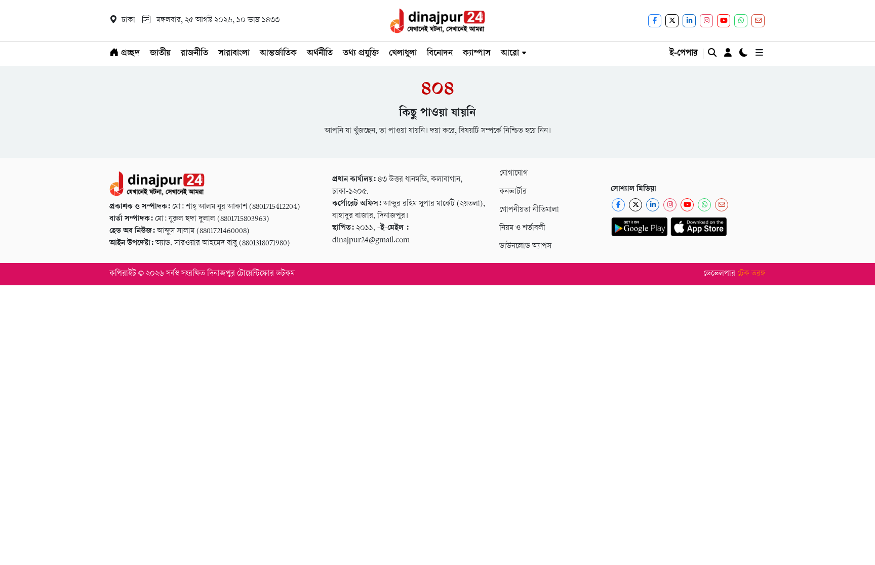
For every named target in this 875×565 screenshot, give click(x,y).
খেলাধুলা (403, 54)
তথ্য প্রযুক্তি (361, 54)
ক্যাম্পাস (477, 54)
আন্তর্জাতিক (278, 54)
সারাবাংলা (234, 54)
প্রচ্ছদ (129, 54)
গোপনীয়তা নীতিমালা (529, 210)
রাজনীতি (194, 54)
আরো (510, 54)
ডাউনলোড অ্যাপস (525, 246)
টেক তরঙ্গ (751, 274)
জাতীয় (160, 54)
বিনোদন (440, 54)
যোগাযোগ (513, 173)
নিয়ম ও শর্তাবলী (522, 228)
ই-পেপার (683, 54)
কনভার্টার (513, 192)
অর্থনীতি (320, 54)
